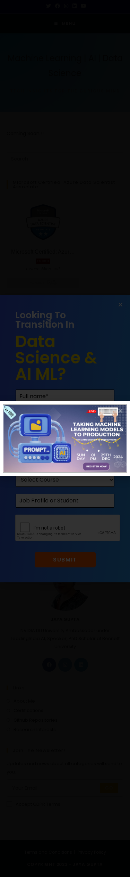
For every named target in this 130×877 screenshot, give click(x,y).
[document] (65, 438)
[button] (120, 410)
